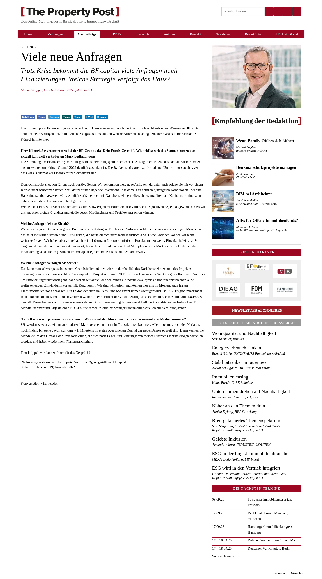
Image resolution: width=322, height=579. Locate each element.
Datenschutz (297, 573)
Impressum (280, 573)
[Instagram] (278, 11)
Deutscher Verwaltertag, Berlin (269, 548)
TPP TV (116, 34)
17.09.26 (218, 513)
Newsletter (223, 34)
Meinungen (55, 34)
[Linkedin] (287, 11)
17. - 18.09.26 (222, 540)
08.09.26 (218, 499)
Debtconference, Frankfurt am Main (272, 540)
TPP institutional (287, 34)
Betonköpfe (253, 34)
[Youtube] (296, 11)
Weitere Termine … (225, 556)
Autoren (169, 34)
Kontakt (195, 34)
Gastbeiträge (87, 34)
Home (28, 34)
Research (142, 34)
